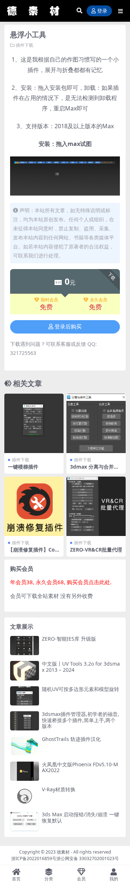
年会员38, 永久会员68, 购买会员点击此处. (61, 582)
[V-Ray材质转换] (24, 796)
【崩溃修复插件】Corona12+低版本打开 (32, 552)
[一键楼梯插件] (34, 423)
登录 (102, 11)
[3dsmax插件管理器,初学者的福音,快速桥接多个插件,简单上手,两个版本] (24, 720)
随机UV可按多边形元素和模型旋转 (80, 689)
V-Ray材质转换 (58, 789)
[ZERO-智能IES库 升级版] (24, 645)
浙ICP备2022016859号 (33, 858)
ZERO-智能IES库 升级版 (69, 638)
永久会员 (98, 299)
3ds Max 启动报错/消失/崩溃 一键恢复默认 (80, 817)
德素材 (63, 852)
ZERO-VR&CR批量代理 (96, 549)
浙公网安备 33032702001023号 (87, 858)
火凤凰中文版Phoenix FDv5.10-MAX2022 (80, 767)
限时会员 (49, 299)
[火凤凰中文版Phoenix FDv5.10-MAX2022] (24, 771)
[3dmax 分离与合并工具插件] (96, 423)
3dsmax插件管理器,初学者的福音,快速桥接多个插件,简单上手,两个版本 (80, 720)
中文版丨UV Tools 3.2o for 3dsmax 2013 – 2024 (81, 666)
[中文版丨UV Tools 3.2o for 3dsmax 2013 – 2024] (24, 670)
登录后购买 (68, 327)
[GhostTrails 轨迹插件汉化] (24, 745)
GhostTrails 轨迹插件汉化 (71, 739)
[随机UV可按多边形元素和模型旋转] (24, 695)
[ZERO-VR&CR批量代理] (96, 506)
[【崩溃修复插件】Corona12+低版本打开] (34, 506)
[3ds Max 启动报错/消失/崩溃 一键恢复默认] (24, 821)
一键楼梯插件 (23, 466)
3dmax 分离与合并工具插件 (94, 469)
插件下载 (24, 45)
